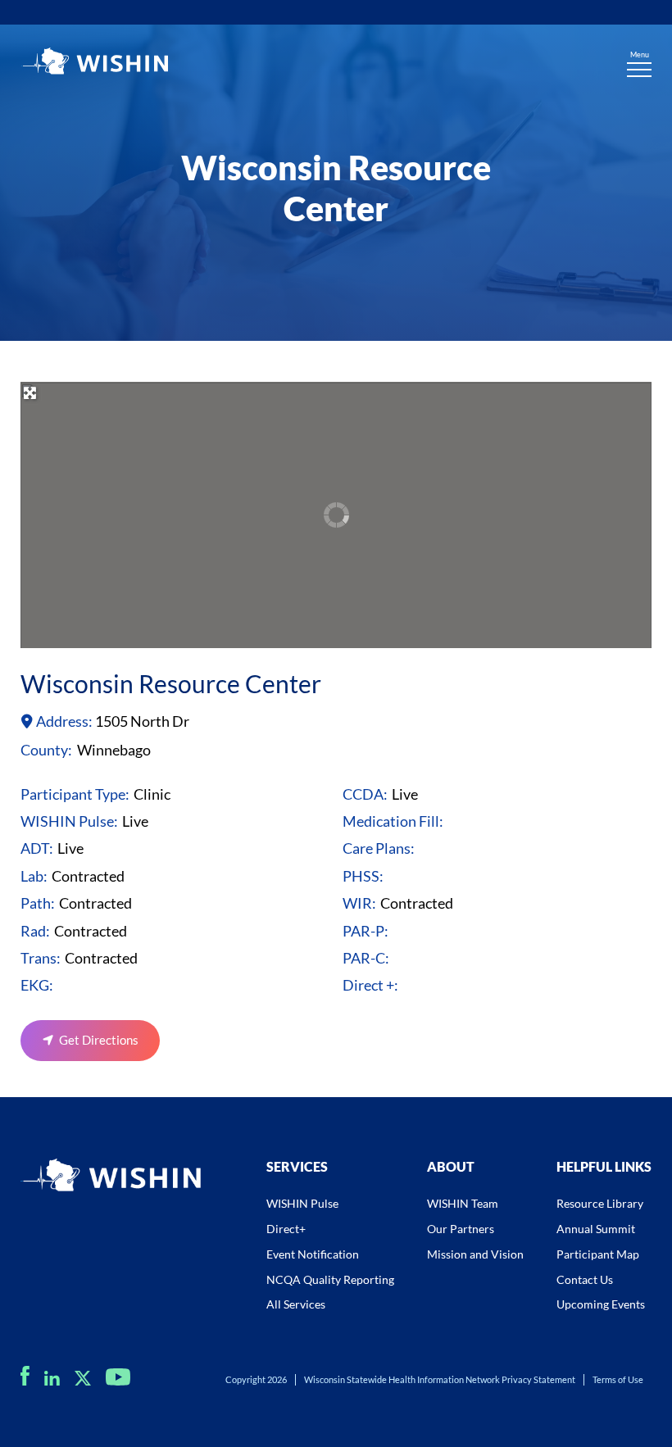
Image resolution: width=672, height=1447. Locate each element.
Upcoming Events (600, 1304)
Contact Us (584, 1279)
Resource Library (599, 1203)
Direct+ (286, 1229)
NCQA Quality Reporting (330, 1279)
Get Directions (98, 1039)
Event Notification (312, 1254)
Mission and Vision (475, 1254)
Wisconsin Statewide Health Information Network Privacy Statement (439, 1379)
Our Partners (460, 1229)
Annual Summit (595, 1229)
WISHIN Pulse (302, 1203)
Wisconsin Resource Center (170, 683)
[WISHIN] (94, 63)
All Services (295, 1304)
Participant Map (597, 1254)
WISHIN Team (462, 1203)
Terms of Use (618, 1379)
